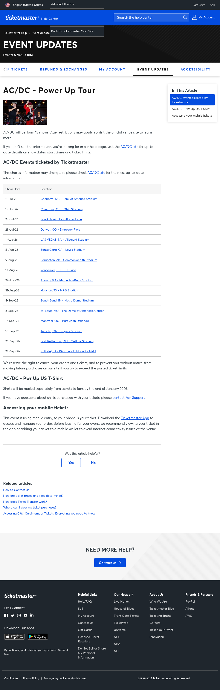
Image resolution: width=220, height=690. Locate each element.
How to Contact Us (16, 490)
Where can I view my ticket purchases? (29, 507)
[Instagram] (19, 616)
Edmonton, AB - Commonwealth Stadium (69, 260)
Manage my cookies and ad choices (65, 678)
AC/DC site (129, 146)
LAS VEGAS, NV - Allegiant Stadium (65, 239)
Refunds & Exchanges (63, 69)
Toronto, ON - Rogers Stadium (61, 331)
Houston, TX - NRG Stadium (60, 290)
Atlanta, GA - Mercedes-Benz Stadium (67, 280)
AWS (188, 616)
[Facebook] (6, 616)
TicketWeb (121, 623)
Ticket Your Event (161, 630)
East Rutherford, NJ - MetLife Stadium (67, 341)
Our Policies (11, 678)
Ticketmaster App (135, 418)
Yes (71, 462)
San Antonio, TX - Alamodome (61, 219)
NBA (117, 644)
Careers (155, 623)
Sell (212, 5)
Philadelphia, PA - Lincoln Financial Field (68, 351)
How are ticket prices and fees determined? (33, 496)
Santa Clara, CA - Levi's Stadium (63, 250)
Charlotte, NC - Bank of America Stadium (69, 199)
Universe (120, 630)
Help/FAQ (85, 601)
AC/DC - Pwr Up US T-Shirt (190, 109)
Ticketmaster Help (15, 33)
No (93, 462)
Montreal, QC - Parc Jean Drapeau (65, 321)
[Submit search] (184, 17)
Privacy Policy (31, 678)
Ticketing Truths (160, 616)
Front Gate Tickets (126, 616)
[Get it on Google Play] (38, 638)
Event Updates (41, 33)
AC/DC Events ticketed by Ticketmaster (190, 100)
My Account (112, 69)
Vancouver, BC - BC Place (58, 270)
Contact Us (85, 623)
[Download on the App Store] (14, 638)
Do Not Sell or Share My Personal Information (92, 652)
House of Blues (124, 608)
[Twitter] (12, 616)
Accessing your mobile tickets (192, 115)
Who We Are (158, 601)
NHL (117, 651)
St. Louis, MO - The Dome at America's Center (72, 311)
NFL (117, 637)
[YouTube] (25, 616)
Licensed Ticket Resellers (88, 639)
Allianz (189, 608)
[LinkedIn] (32, 616)
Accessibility (196, 69)
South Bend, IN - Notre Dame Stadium (67, 300)
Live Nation (122, 601)
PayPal (190, 601)
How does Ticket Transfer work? (25, 502)
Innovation (157, 637)
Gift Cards (85, 630)
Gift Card (199, 5)
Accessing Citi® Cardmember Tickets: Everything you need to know (49, 513)
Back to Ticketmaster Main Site (72, 31)
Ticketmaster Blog (162, 608)
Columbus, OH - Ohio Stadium (61, 209)
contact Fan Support (129, 397)
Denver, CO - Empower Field (60, 229)
